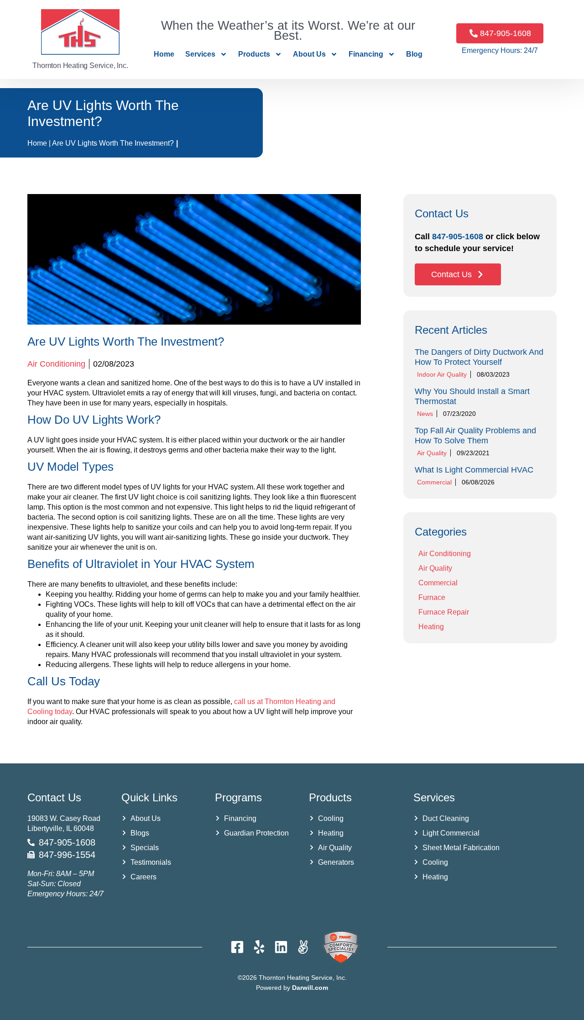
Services (200, 54)
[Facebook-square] (237, 947)
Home (164, 54)
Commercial (434, 482)
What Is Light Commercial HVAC (474, 469)
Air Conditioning (56, 363)
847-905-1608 (457, 236)
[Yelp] (259, 947)
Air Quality (432, 453)
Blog (414, 54)
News (425, 413)
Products (254, 54)
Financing (366, 54)
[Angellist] (303, 947)
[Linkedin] (281, 947)
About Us (309, 54)
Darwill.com (310, 987)
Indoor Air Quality (442, 374)
